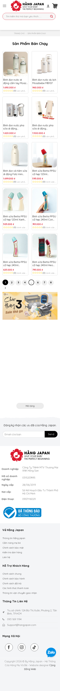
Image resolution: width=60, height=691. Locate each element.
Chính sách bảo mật (13, 547)
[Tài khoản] (48, 6)
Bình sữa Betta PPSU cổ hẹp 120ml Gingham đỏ (44, 172)
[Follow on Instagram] (22, 647)
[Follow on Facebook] (9, 647)
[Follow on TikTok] (34, 647)
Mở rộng (30, 406)
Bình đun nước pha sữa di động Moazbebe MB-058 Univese (14, 127)
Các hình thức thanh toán (15, 588)
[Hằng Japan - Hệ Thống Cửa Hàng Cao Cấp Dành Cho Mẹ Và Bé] (27, 5)
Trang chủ (19, 33)
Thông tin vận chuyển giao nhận (19, 593)
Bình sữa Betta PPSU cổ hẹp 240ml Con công (44, 218)
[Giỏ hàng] (55, 6)
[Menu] (4, 6)
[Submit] (51, 17)
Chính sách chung (11, 573)
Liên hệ (6, 557)
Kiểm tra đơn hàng (12, 552)
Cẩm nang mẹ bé (11, 543)
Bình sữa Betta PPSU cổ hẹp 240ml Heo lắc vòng (44, 263)
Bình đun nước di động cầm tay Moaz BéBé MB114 (14, 81)
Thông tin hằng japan (13, 538)
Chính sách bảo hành (13, 578)
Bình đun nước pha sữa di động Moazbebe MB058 (42, 127)
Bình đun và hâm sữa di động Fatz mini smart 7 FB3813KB (15, 172)
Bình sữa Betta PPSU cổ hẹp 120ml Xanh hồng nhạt (15, 218)
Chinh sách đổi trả (11, 583)
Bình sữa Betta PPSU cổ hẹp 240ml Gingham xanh (15, 263)
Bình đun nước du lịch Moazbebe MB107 (44, 81)
